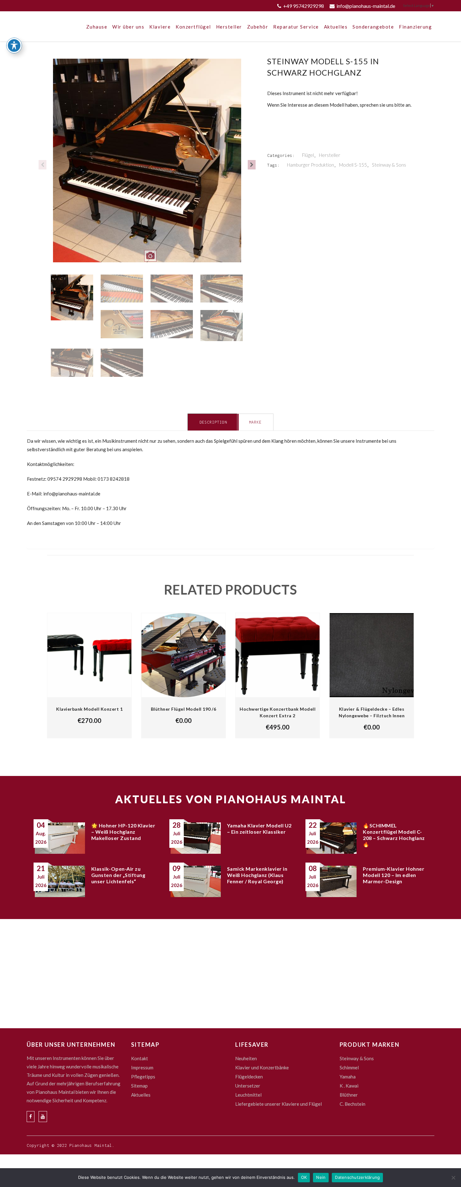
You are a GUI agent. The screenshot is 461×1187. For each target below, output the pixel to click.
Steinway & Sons (389, 165)
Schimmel (349, 1067)
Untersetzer (247, 1085)
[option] (147, 165)
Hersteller (329, 155)
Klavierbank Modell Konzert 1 (89, 709)
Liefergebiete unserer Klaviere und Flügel (278, 1104)
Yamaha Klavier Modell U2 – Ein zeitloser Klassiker (259, 828)
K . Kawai (349, 1085)
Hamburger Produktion (310, 165)
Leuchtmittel (248, 1095)
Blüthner (349, 1095)
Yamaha (348, 1076)
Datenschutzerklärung (357, 1177)
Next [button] (251, 165)
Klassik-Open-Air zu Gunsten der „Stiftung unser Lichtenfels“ (118, 875)
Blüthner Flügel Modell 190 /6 (183, 709)
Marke (255, 422)
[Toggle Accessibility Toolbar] (14, 45)
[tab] (213, 422)
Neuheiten (246, 1058)
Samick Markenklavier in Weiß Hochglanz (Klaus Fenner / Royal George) (257, 875)
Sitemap (139, 1085)
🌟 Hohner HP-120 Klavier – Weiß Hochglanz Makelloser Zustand (123, 831)
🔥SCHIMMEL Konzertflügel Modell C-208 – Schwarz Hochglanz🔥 (394, 834)
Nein (321, 1177)
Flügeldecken (249, 1076)
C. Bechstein (352, 1104)
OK (304, 1177)
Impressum (142, 1067)
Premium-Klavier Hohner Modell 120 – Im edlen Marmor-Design (393, 875)
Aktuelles (141, 1095)
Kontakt (139, 1058)
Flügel (308, 155)
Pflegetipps (143, 1076)
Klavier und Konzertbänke (262, 1067)
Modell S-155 (353, 165)
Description (213, 422)
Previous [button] (42, 165)
